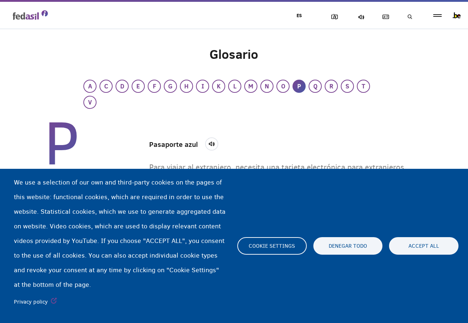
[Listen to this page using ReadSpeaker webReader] (214, 143)
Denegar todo (348, 246)
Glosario (384, 17)
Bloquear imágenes (333, 17)
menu (437, 15)
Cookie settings (272, 246)
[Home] (30, 15)
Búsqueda (409, 17)
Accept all (423, 246)
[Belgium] (457, 15)
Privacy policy (31, 301)
